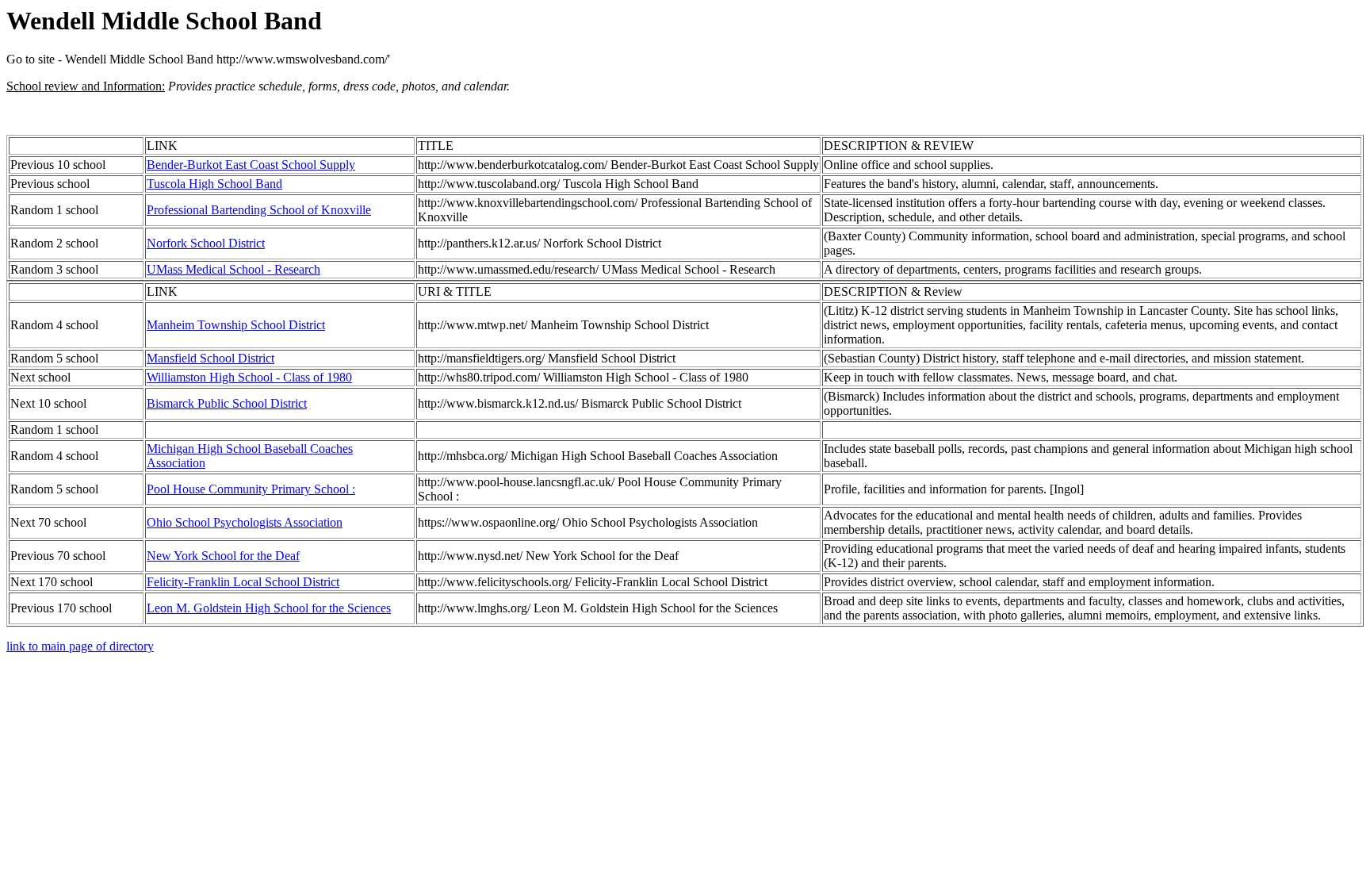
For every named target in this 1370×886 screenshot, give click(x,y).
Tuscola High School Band (214, 183)
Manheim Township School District (236, 325)
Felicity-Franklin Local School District (243, 582)
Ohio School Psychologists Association (244, 522)
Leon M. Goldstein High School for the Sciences (269, 608)
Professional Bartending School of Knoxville (259, 210)
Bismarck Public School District (227, 403)
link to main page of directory (80, 646)
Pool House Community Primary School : (251, 489)
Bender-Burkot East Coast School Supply (251, 164)
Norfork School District (206, 243)
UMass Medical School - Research (233, 269)
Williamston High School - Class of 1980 (249, 377)
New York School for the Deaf (223, 555)
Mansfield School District (210, 358)
